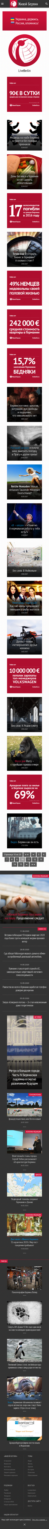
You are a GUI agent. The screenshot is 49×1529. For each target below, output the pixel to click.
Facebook (7, 1493)
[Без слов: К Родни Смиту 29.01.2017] (24, 731)
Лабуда (4, 1261)
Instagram (7, 1499)
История (38, 1017)
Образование (32, 1475)
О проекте (7, 1461)
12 (35, 859)
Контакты (7, 1467)
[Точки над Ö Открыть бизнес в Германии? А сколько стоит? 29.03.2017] (24, 266)
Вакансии (7, 1464)
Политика (31, 1472)
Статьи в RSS (9, 1502)
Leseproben (32, 1490)
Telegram (7, 1496)
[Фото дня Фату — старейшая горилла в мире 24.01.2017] (24, 770)
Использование (9, 1470)
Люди (30, 1461)
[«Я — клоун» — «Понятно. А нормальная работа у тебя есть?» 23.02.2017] (24, 537)
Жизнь (30, 1464)
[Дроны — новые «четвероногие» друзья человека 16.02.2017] (24, 654)
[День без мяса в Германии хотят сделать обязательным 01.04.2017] (24, 188)
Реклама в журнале (11, 1475)
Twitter (6, 1490)
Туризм (30, 1467)
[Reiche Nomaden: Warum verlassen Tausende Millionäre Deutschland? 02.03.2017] (24, 499)
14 (14, 864)
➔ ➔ (27, 854)
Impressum (31, 1493)
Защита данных (9, 1472)
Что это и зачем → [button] (39, 1520)
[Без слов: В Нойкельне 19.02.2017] (24, 576)
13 (41, 859)
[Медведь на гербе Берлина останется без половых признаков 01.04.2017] (24, 150)
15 (21, 864)
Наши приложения (10, 1505)
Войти (30, 1506)
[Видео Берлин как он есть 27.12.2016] (24, 848)
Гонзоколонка (35, 1094)
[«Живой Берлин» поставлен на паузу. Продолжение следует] (24, 923)
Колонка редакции (40, 876)
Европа (38, 1175)
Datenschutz (32, 1496)
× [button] (24, 1524)
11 (29, 859)
